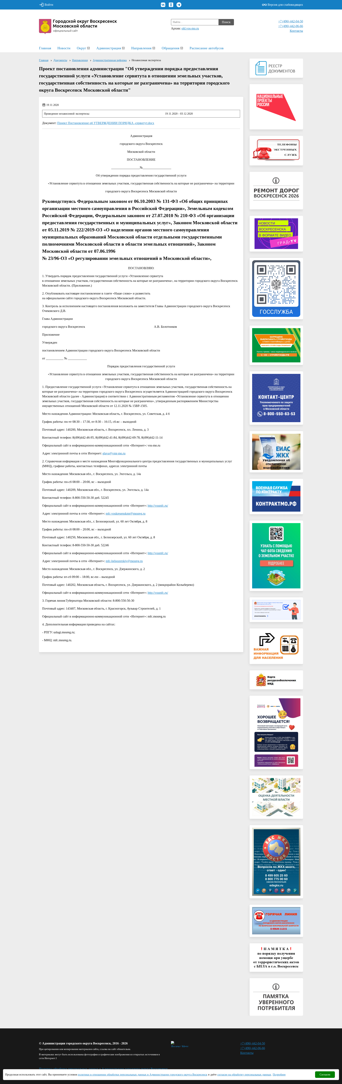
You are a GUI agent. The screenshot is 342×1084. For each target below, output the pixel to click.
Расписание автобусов (207, 48)
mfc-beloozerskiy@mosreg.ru (124, 561)
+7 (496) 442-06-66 (290, 26)
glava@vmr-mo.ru (114, 453)
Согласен (325, 1074)
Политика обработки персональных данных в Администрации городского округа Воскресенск (103, 1069)
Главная (45, 48)
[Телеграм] (179, 5)
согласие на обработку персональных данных (244, 1074)
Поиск (226, 22)
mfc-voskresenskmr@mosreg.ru (125, 513)
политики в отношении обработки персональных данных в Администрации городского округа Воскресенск (142, 1074)
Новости (63, 48)
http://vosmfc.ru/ (158, 505)
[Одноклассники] (171, 5)
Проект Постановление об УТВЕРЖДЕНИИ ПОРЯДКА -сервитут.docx (105, 123)
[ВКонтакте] (163, 5)
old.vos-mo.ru (190, 28)
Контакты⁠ (296, 30)
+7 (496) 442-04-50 (290, 21)
